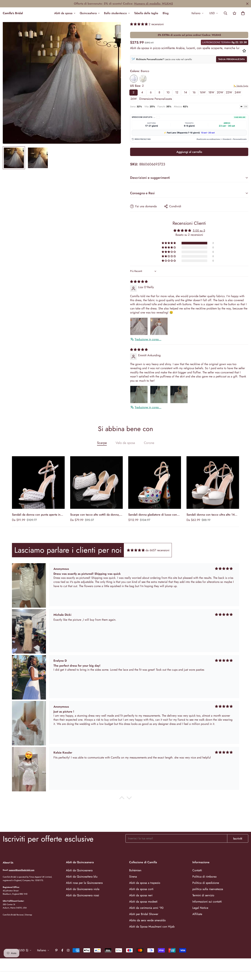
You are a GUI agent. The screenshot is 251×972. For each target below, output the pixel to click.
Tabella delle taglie (146, 13)
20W (220, 92)
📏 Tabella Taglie (240, 86)
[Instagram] (68, 950)
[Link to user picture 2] (159, 326)
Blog (165, 13)
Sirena (133, 876)
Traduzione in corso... (148, 339)
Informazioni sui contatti (207, 901)
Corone (149, 442)
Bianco (133, 78)
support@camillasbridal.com (21, 870)
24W (238, 92)
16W (203, 92)
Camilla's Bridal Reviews (13, 914)
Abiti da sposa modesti (143, 901)
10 (168, 92)
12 (176, 92)
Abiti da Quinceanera (79, 870)
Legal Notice (200, 908)
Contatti (197, 870)
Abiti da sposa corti (141, 889)
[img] (139, 281)
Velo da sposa (125, 442)
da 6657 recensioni (157, 550)
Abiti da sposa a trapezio (144, 883)
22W (229, 92)
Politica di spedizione (205, 883)
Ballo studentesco (115, 13)
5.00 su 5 (199, 230)
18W (211, 92)
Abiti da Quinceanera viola (82, 889)
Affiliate (197, 914)
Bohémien (135, 870)
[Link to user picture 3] (179, 394)
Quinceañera (88, 13)
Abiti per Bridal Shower (143, 914)
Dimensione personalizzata (155, 99)
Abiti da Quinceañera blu (81, 876)
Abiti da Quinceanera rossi (82, 895)
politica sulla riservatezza (207, 889)
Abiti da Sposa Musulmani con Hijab (152, 926)
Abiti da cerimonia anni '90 (146, 908)
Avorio (143, 78)
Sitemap (28, 914)
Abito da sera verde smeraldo (147, 920)
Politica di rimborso (204, 876)
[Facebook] (62, 950)
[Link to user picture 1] (139, 326)
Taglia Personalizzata (231, 59)
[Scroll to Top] (244, 952)
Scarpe (102, 442)
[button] (243, 13)
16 (194, 92)
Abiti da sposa (63, 13)
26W (133, 99)
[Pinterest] (56, 950)
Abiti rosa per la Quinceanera (84, 883)
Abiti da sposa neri (141, 895)
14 (185, 92)
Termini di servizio (203, 895)
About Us (8, 862)
